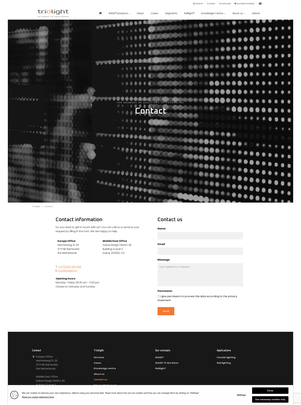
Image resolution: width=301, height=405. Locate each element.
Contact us (100, 379)
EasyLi (140, 13)
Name (162, 228)
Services (99, 357)
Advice (256, 13)
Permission (165, 291)
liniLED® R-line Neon (166, 362)
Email (161, 244)
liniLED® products (119, 13)
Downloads (225, 3)
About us (237, 13)
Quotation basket (245, 3)
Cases (154, 13)
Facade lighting (226, 357)
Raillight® (189, 13)
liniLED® (159, 357)
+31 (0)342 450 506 (69, 267)
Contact (210, 3)
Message (164, 260)
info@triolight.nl (67, 271)
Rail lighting (224, 362)
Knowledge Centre (212, 13)
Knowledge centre (105, 368)
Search (199, 3)
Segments (171, 13)
